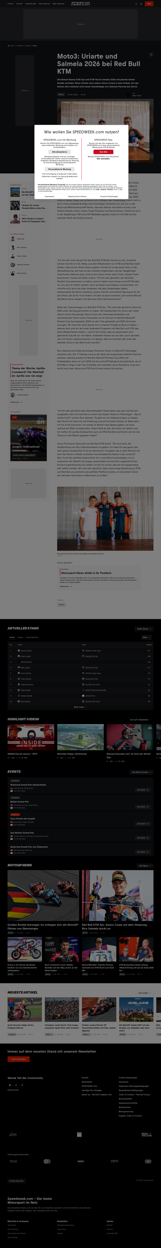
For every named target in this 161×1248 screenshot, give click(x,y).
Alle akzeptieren (59, 152)
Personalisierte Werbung (59, 169)
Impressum (49, 196)
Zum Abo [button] (103, 152)
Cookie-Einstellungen (109, 196)
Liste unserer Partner (104, 189)
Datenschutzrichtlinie (77, 196)
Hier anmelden (103, 159)
